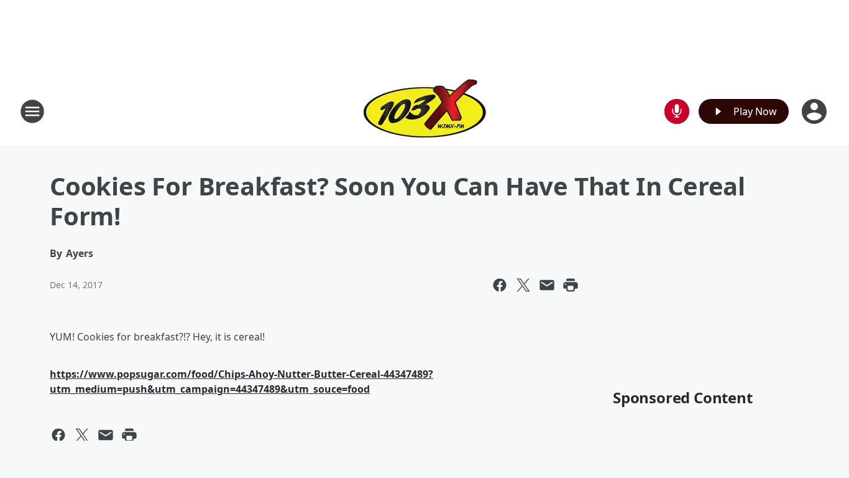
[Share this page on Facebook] (499, 285)
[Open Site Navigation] (32, 111)
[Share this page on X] (523, 285)
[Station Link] (425, 111)
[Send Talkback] (676, 111)
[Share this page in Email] (547, 285)
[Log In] (815, 111)
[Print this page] (570, 285)
